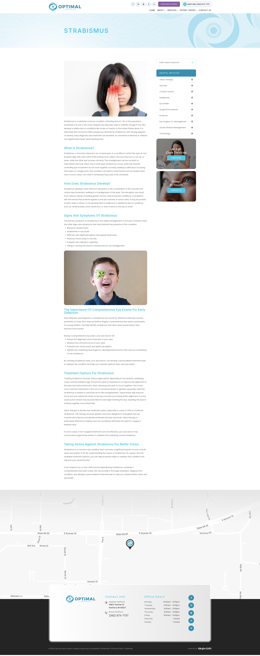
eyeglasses (165, 97)
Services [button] (171, 10)
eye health (164, 103)
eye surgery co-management (173, 121)
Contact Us (205, 10)
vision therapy (166, 79)
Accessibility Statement (99, 648)
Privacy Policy (117, 648)
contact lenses (167, 91)
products (164, 115)
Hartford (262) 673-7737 (198, 4)
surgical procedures (169, 109)
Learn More (176, 158)
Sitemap (129, 648)
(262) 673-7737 (118, 615)
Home (152, 10)
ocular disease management (173, 127)
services (163, 85)
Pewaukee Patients (169, 4)
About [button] (160, 10)
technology (165, 133)
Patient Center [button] (187, 10)
